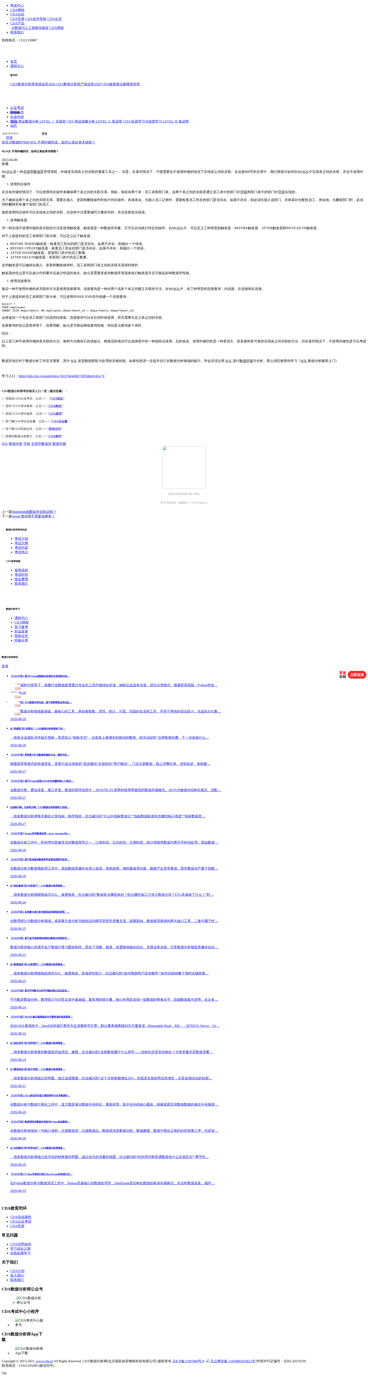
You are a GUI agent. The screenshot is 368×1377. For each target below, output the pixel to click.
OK (4, 1373)
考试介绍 (21, 538)
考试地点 (21, 552)
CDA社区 (17, 14)
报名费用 (21, 579)
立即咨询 (357, 674)
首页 (13, 62)
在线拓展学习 (20, 1253)
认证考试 (17, 108)
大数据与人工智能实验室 (30, 28)
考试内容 (21, 547)
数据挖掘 (246, 361)
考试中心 (17, 5)
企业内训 (17, 117)
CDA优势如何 (20, 1244)
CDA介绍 (17, 1271)
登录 (9, 138)
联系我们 (17, 32)
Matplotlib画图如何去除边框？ (34, 512)
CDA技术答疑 (35, 19)
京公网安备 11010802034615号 (233, 1361)
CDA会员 (54, 19)
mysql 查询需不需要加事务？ (33, 516)
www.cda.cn (44, 1361)
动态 (13, 126)
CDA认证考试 (20, 1221)
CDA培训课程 (20, 1217)
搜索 (44, 133)
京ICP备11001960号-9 (188, 1361)
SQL (9, 172)
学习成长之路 (20, 1248)
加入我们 (17, 1275)
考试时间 (21, 574)
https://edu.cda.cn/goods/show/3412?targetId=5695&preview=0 (61, 376)
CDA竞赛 (17, 19)
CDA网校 (17, 10)
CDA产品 (17, 23)
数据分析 (16, 444)
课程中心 (17, 66)
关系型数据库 (33, 172)
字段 (243, 192)
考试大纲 (21, 543)
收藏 (5, 164)
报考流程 (21, 570)
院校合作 (17, 112)
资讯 (13, 121)
